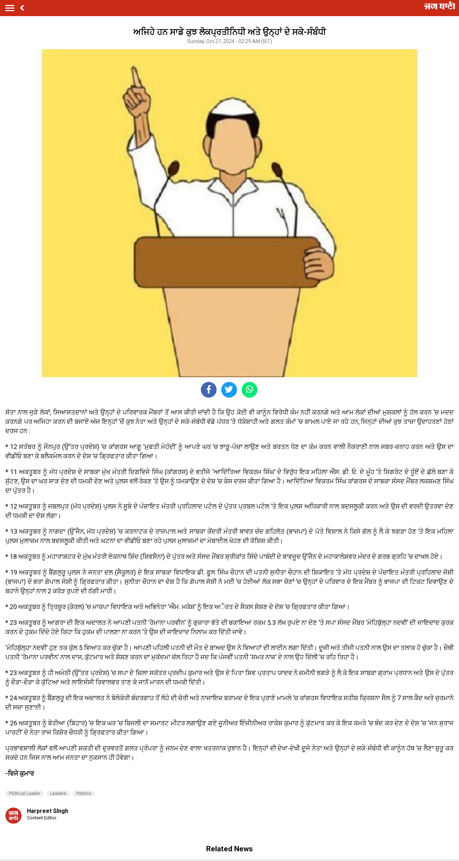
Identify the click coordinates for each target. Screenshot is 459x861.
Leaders (58, 793)
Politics (83, 793)
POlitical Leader (24, 793)
